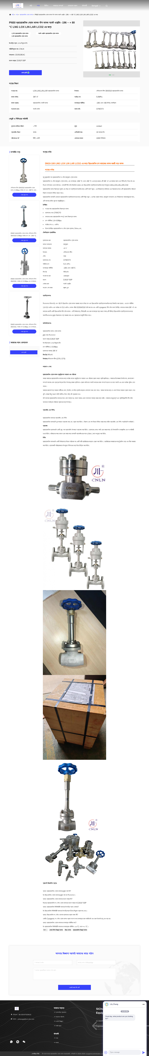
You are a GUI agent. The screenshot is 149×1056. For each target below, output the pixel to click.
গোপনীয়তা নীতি (35, 1054)
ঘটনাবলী (84, 5)
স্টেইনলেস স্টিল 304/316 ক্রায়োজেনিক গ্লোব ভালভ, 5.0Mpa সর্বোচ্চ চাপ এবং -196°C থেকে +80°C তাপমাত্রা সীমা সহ (23, 190)
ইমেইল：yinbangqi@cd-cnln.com (23, 1019)
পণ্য (38, 5)
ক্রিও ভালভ (68, 930)
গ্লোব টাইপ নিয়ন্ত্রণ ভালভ (56, 930)
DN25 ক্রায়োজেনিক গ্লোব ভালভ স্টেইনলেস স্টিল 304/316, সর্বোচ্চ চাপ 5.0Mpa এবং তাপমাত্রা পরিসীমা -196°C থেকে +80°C (23, 281)
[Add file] (105, 1052)
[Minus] (143, 1004)
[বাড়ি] (17, 5)
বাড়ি (31, 5)
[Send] (143, 1052)
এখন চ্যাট (24, 73)
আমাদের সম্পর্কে (58, 5)
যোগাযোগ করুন (72, 5)
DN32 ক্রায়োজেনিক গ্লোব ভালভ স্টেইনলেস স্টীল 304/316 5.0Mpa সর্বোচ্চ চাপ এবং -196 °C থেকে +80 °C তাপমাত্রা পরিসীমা (23, 235)
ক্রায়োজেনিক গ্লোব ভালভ (26, 14)
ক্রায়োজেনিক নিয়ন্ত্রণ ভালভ (80, 930)
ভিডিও (46, 5)
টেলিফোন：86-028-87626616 (21, 1014)
